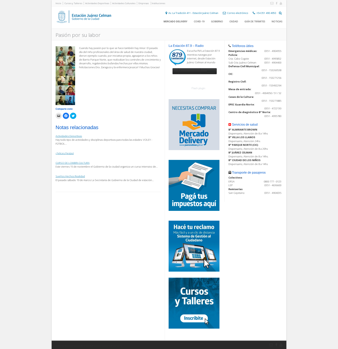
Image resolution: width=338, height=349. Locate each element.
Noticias (277, 21)
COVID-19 (199, 21)
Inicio (58, 3)
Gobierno (217, 21)
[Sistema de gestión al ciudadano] (194, 270)
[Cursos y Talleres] (194, 327)
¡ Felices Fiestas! (65, 153)
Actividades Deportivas (97, 3)
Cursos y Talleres (73, 3)
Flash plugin (198, 88)
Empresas (143, 3)
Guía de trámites (255, 21)
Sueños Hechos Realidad (70, 176)
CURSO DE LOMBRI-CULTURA (73, 163)
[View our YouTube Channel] (280, 3)
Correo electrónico (237, 13)
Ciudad (233, 21)
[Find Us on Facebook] (276, 3)
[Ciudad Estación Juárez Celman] (84, 27)
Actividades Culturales (123, 3)
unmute (203, 71)
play (175, 71)
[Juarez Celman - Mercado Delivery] (194, 149)
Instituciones (158, 3)
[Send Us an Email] (271, 3)
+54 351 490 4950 (266, 13)
